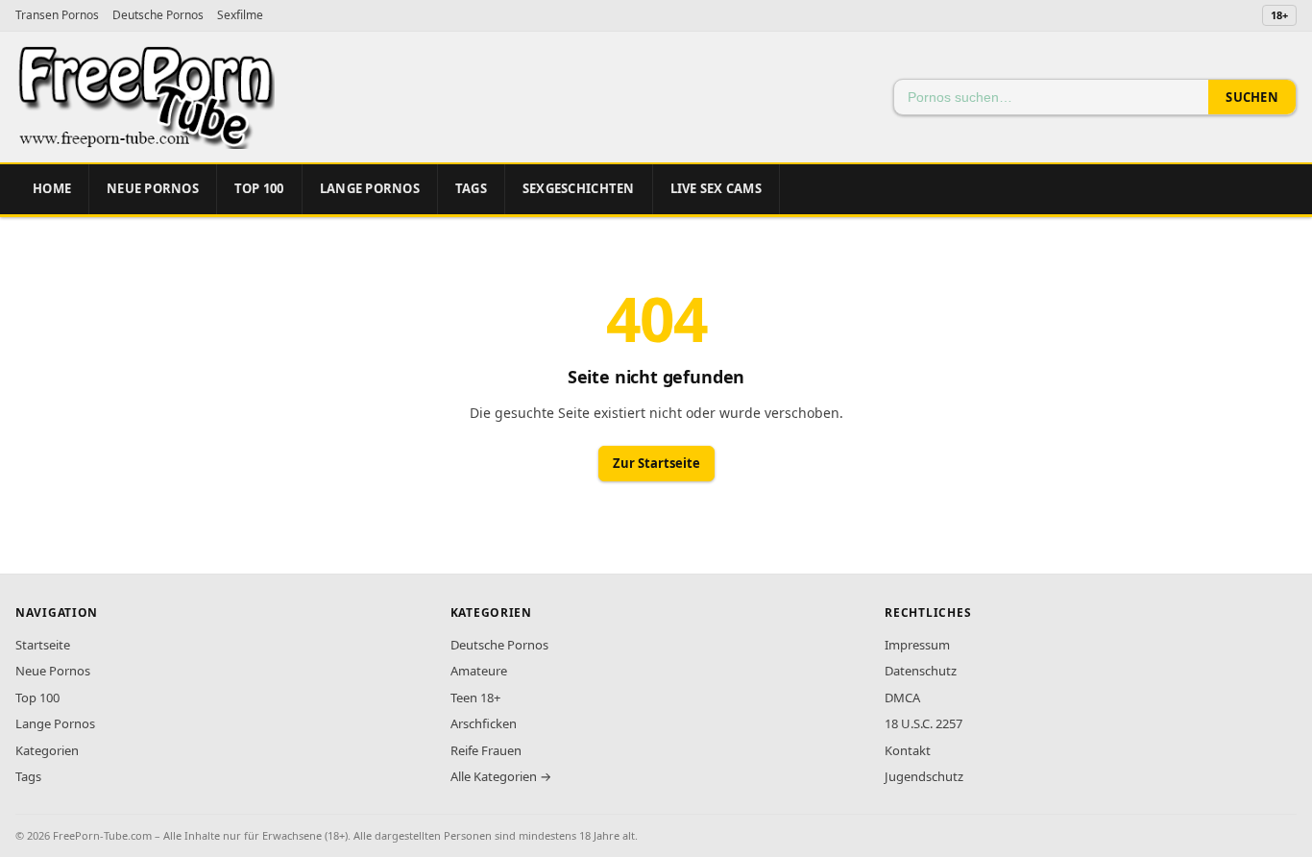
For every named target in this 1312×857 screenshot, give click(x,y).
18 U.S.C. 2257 (923, 723)
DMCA (902, 697)
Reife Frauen (486, 750)
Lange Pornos (370, 188)
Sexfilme (240, 15)
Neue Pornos (153, 188)
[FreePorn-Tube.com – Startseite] (145, 97)
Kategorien (47, 750)
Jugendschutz (924, 776)
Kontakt (908, 750)
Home (52, 188)
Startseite (42, 644)
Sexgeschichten (578, 188)
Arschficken (483, 723)
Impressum (917, 644)
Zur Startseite (656, 463)
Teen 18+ (475, 697)
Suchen (1252, 97)
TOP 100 (259, 188)
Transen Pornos (57, 15)
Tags (471, 188)
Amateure (478, 670)
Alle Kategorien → (500, 776)
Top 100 (37, 697)
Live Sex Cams (716, 188)
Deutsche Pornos (158, 15)
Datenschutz (921, 670)
